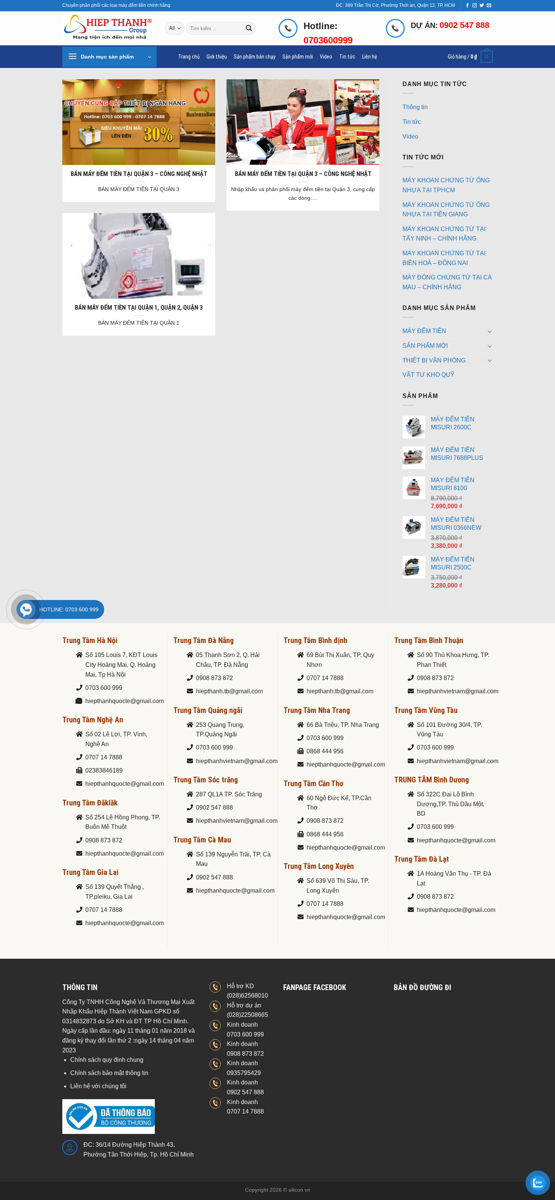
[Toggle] (490, 331)
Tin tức (347, 57)
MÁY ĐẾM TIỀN (424, 331)
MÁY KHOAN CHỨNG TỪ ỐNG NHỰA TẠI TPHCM (446, 185)
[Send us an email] (489, 5)
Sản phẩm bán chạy (255, 57)
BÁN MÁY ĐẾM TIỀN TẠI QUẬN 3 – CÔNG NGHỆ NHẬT (139, 173)
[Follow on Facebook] (467, 5)
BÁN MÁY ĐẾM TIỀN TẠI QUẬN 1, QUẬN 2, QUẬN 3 (139, 307)
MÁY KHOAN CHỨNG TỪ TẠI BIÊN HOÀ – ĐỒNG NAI (444, 258)
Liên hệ (369, 57)
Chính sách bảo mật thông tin (109, 1073)
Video (326, 57)
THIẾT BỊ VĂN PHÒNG (434, 360)
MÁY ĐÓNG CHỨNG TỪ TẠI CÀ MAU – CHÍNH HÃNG (447, 282)
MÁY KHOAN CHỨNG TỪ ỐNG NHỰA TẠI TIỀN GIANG (446, 210)
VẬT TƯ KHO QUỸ (428, 375)
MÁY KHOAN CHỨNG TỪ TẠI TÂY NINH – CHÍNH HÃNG (444, 234)
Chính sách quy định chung (106, 1060)
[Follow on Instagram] (474, 5)
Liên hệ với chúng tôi (98, 1086)
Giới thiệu (217, 57)
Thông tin (415, 107)
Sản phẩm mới (297, 57)
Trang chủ (189, 57)
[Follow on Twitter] (481, 5)
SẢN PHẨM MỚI (425, 345)
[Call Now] (26, 609)
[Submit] (249, 28)
